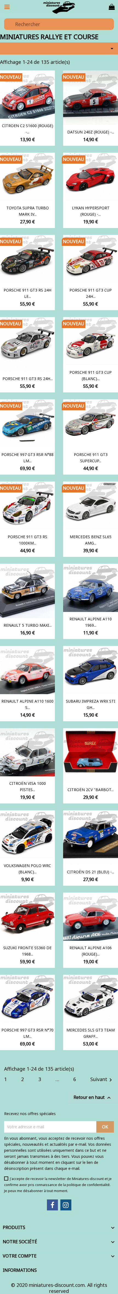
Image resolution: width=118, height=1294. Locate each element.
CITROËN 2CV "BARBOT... (91, 789)
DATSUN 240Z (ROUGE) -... (90, 132)
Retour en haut (93, 1097)
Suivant (102, 1079)
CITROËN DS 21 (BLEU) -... (90, 871)
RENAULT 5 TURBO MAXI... (28, 625)
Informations (20, 1270)
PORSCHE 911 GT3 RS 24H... (27, 378)
